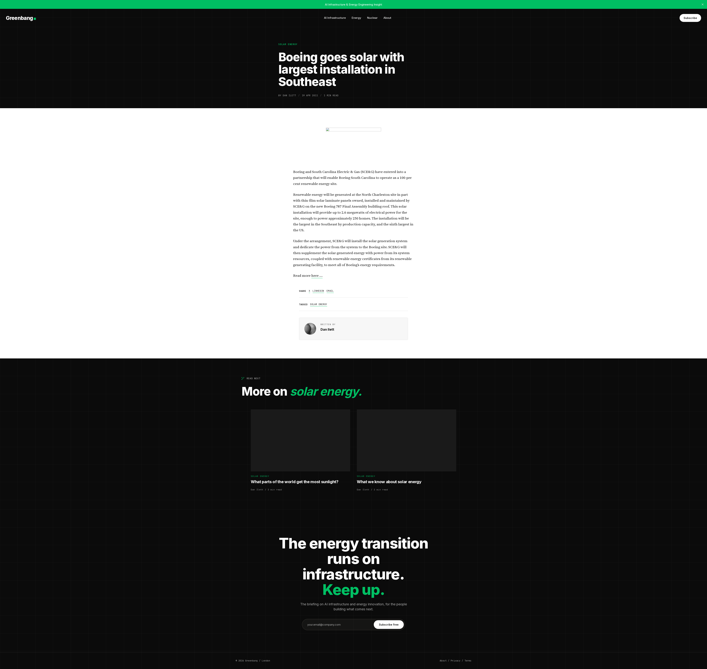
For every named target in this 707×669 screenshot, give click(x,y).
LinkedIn (318, 290)
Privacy (455, 660)
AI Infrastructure (335, 18)
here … (317, 276)
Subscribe (690, 18)
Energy (356, 18)
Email (330, 290)
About (387, 18)
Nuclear (372, 18)
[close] (703, 4)
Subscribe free (389, 624)
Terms (468, 660)
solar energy (288, 44)
